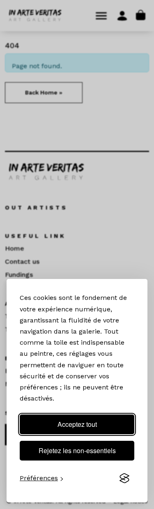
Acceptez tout (77, 424)
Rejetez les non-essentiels (77, 450)
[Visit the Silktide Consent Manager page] (124, 478)
